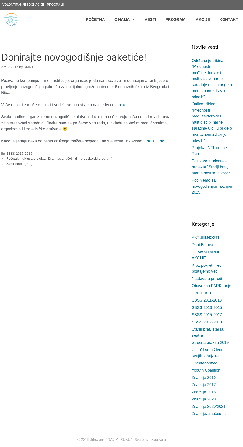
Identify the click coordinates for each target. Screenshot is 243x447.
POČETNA (95, 20)
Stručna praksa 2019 (210, 342)
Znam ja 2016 (204, 377)
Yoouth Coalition (206, 370)
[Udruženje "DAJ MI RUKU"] (12, 19)
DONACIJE (36, 4)
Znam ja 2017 (204, 384)
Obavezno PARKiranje (211, 286)
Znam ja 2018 (204, 392)
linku (121, 104)
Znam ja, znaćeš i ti (209, 413)
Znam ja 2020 (204, 399)
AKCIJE (203, 20)
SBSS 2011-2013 (207, 300)
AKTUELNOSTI (205, 237)
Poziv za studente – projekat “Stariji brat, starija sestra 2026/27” (212, 167)
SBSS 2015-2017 (207, 314)
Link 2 (162, 141)
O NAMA (122, 20)
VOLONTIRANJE (14, 4)
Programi (175, 20)
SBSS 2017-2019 (19, 153)
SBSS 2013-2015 (207, 307)
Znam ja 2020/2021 (208, 406)
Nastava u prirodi (207, 278)
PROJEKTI (201, 293)
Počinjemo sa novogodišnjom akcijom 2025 (212, 186)
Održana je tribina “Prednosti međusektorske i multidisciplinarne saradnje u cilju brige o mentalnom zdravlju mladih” (212, 78)
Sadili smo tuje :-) (19, 164)
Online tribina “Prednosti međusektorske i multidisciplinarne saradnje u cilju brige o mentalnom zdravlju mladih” (212, 122)
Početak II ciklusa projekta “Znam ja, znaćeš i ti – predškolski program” (59, 158)
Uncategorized (204, 363)
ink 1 (150, 141)
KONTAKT (229, 20)
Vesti (150, 20)
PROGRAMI (55, 4)
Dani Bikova (202, 244)
